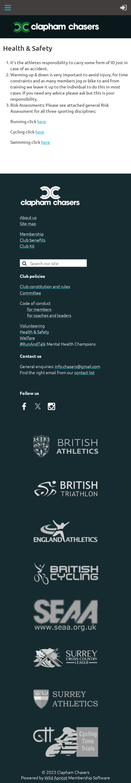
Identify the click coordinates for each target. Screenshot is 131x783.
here (41, 121)
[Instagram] (51, 406)
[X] (38, 406)
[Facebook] (24, 406)
